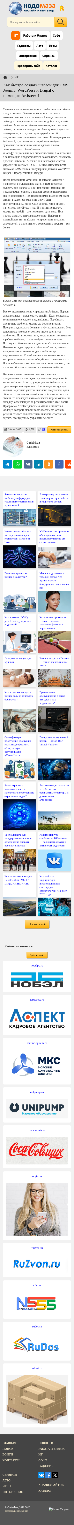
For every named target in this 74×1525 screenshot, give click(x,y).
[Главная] (8, 77)
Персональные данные (16, 1510)
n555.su (37, 1285)
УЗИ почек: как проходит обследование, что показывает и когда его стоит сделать (54, 537)
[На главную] (32, 8)
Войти (7, 1454)
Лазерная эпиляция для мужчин (18, 660)
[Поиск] (60, 22)
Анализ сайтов (51, 1485)
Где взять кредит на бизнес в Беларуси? (16, 575)
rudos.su (37, 1326)
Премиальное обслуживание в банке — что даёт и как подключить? (53, 698)
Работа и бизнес (35, 35)
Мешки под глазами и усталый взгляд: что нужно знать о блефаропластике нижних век (54, 580)
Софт (56, 35)
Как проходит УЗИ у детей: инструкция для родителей (18, 621)
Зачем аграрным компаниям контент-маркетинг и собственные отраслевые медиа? (19, 791)
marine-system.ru (37, 1043)
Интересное (28, 56)
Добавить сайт (37, 955)
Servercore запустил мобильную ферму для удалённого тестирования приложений (19, 500)
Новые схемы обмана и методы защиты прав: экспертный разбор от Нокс (18, 537)
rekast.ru (37, 1368)
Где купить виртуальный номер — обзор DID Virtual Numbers (53, 741)
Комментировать (59, 429)
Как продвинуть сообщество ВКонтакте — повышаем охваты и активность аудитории (53, 840)
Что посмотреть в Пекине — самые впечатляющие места (54, 662)
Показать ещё (37, 924)
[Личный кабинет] (61, 8)
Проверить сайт (28, 66)
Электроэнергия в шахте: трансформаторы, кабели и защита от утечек (54, 498)
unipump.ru (37, 1092)
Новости (45, 1443)
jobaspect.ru (37, 999)
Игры (53, 46)
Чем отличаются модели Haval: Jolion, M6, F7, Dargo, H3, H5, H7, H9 (18, 880)
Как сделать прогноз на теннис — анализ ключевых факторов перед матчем (52, 622)
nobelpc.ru (37, 965)
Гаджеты (24, 46)
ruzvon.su (37, 1248)
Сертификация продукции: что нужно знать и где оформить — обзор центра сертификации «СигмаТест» (18, 746)
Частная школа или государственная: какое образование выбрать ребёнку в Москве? (18, 840)
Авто (39, 46)
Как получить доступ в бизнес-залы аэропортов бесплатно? (19, 696)
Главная (9, 1443)
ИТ (16, 35)
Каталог (51, 66)
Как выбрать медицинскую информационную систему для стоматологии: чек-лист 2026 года (53, 885)
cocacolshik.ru (37, 1130)
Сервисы (48, 56)
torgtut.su (37, 1176)
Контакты (11, 1460)
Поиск (7, 1448)
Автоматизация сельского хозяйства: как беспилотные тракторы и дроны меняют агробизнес (54, 792)
